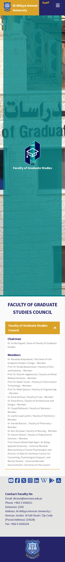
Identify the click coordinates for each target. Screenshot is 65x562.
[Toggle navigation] (58, 5)
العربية (45, 3)
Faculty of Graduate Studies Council (27, 327)
